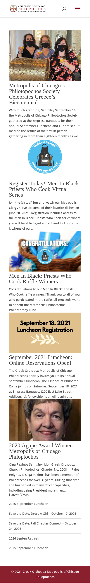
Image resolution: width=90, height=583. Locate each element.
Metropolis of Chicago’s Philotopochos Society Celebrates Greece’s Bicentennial (37, 94)
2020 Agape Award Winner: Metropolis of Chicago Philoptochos (41, 451)
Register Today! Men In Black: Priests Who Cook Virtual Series (44, 189)
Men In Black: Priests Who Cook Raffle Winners (40, 279)
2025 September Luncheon (28, 548)
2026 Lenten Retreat (23, 538)
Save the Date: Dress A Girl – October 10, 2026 (42, 513)
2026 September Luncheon (28, 504)
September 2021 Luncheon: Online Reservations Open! (40, 360)
